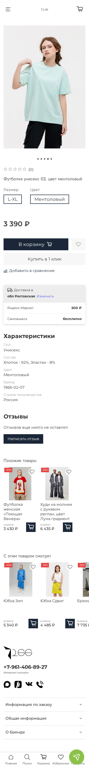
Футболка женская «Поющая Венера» (13, 511)
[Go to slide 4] (48, 159)
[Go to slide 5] (51, 159)
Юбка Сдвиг (52, 601)
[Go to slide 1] (38, 159)
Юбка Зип (13, 601)
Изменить (45, 296)
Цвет (35, 189)
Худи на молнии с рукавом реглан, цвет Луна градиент (56, 511)
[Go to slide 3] (44, 159)
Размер (11, 189)
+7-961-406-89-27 (25, 667)
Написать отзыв (23, 439)
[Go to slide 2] (41, 159)
